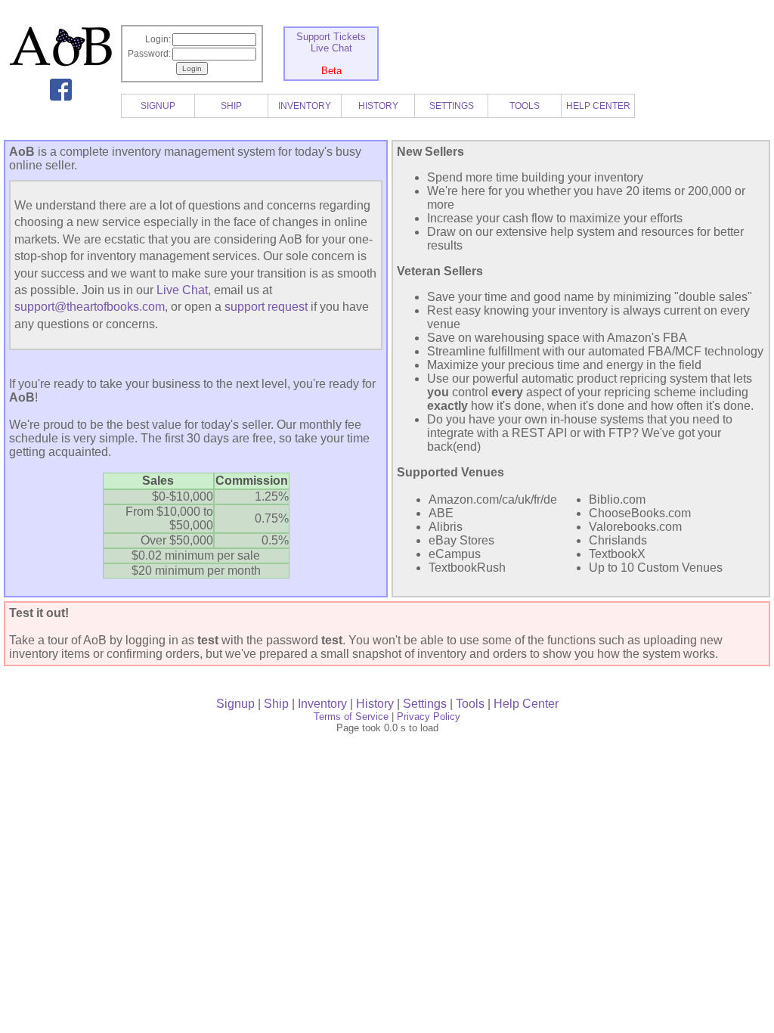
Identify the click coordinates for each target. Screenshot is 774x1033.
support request (266, 306)
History (375, 703)
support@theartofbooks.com (89, 306)
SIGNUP (158, 106)
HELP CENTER (598, 106)
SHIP (231, 106)
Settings (425, 703)
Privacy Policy (428, 716)
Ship (276, 703)
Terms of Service (351, 716)
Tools (470, 703)
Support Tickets (331, 36)
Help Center (526, 703)
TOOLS (524, 106)
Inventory (322, 703)
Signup (235, 703)
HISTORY (378, 106)
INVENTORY (304, 106)
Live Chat (331, 48)
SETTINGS (451, 106)
